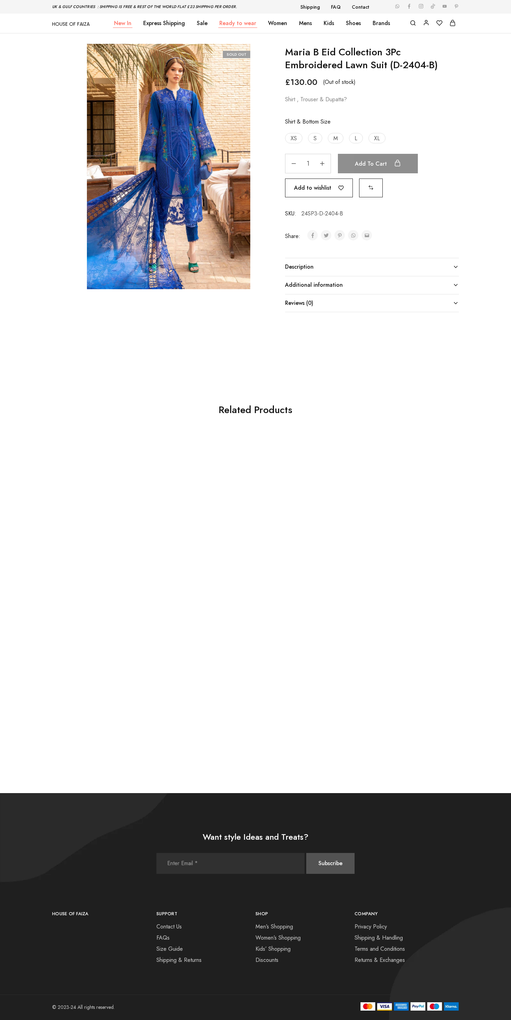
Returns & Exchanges (380, 960)
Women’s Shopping (278, 938)
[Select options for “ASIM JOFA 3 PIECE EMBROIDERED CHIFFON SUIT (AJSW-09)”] (182, 692)
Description (299, 267)
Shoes (353, 23)
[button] (293, 138)
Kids (329, 23)
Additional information (314, 285)
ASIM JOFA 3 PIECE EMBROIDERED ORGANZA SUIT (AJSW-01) (299, 561)
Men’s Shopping (274, 927)
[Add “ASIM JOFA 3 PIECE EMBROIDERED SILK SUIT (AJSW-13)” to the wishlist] (420, 536)
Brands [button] (381, 23)
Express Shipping (164, 23)
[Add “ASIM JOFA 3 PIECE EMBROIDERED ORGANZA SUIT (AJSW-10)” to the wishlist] (115, 692)
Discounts (267, 960)
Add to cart (372, 164)
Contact (360, 7)
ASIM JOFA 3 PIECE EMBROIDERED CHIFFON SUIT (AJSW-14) (95, 561)
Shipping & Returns (179, 960)
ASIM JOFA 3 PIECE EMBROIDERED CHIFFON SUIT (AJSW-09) (197, 717)
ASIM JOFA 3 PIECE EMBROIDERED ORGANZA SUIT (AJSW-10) (95, 717)
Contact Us (169, 927)
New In (122, 23)
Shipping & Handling (379, 938)
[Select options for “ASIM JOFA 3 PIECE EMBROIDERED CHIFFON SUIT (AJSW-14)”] (80, 536)
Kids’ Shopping (273, 949)
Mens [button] (305, 23)
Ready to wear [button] (237, 23)
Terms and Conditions (380, 949)
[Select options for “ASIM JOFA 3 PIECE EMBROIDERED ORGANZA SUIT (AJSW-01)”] (284, 536)
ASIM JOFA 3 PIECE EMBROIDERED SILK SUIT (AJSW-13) (401, 561)
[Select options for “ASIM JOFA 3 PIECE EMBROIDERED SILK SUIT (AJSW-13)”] (385, 536)
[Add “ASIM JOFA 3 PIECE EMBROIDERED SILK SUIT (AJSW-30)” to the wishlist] (217, 536)
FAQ (336, 7)
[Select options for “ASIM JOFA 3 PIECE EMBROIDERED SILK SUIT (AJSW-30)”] (182, 536)
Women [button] (277, 23)
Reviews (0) (299, 303)
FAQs (163, 938)
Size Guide (169, 949)
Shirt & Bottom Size (308, 122)
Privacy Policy (371, 927)
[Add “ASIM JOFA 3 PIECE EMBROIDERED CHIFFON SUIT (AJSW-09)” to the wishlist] (217, 692)
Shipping (310, 7)
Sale (202, 23)
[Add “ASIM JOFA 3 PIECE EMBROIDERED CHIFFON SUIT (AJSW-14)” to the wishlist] (115, 536)
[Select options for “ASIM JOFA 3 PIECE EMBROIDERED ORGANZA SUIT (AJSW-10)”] (80, 692)
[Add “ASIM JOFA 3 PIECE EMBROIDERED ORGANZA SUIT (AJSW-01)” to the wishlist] (318, 536)
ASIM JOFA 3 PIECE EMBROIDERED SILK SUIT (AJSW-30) (197, 561)
